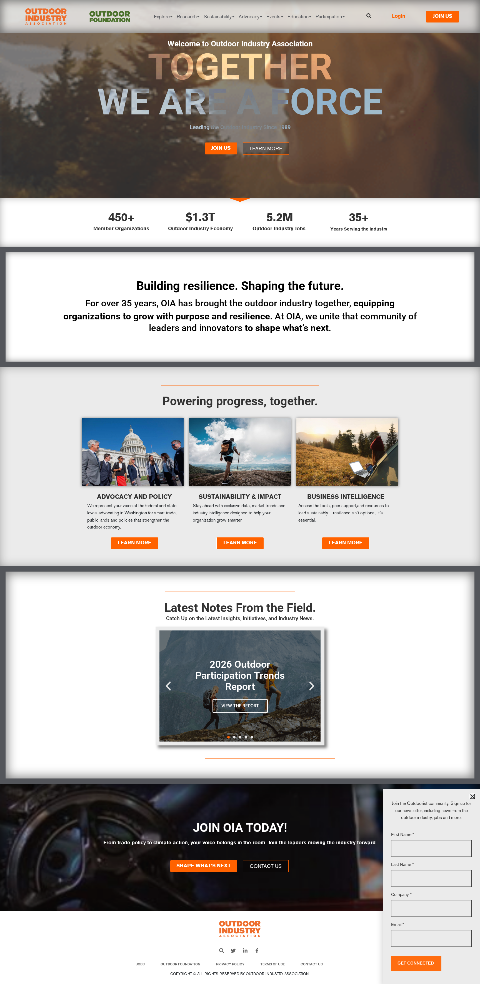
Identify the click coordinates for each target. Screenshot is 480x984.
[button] (168, 686)
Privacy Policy (230, 964)
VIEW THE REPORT (240, 705)
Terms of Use (272, 964)
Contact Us (312, 964)
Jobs (140, 964)
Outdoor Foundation (180, 964)
